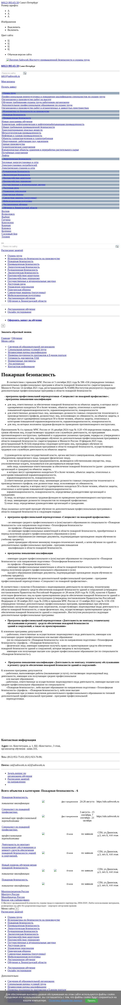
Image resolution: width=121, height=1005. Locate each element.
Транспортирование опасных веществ (22, 130)
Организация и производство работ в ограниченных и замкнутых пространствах (45, 108)
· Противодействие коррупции (16, 178)
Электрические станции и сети (18, 168)
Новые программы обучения (17, 121)
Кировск (6, 228)
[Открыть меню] (2, 243)
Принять (91, 1000)
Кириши (6, 225)
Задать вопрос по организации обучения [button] (20, 774)
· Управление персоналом (14, 191)
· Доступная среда (10, 188)
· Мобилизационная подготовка (17, 201)
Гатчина (6, 219)
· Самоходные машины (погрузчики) (19, 198)
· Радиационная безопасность (16, 171)
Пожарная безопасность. (15, 797)
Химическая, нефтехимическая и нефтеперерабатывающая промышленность (43, 124)
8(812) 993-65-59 (10, 2)
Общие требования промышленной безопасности (28, 127)
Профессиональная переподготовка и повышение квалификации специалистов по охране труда (53, 96)
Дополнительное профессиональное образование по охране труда (37, 105)
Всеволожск (8, 214)
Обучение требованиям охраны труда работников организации (35, 102)
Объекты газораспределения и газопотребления (27, 138)
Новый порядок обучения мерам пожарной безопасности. (19, 866)
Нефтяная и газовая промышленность (22, 135)
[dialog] (60, 329)
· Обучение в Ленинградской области (19, 208)
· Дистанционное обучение (14, 204)
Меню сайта (7, 341)
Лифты (5, 155)
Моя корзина (8, 81)
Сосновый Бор (9, 233)
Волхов (5, 211)
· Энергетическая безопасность (16, 159)
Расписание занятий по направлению (18, 780)
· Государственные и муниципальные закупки (23, 184)
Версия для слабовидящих (15, 900)
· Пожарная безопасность (14, 114)
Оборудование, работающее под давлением (25, 141)
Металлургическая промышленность (21, 132)
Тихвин (6, 236)
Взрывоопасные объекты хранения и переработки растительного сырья (40, 149)
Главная (5, 338)
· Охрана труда (9, 93)
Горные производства (13, 144)
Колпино (6, 231)
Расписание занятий (12, 250)
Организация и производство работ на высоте (26, 99)
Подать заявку (9, 87)
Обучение (17, 338)
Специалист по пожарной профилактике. (16, 810)
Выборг (6, 216)
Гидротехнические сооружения (18, 147)
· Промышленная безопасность (16, 118)
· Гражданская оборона (12, 194)
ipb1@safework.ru (10, 76)
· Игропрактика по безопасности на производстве (25, 111)
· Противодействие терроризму (16, 181)
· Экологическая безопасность (16, 175)
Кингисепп (8, 222)
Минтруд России (10, 894)
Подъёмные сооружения (15, 152)
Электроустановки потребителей (19, 165)
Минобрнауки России (13, 897)
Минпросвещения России (15, 891)
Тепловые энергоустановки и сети (20, 162)
